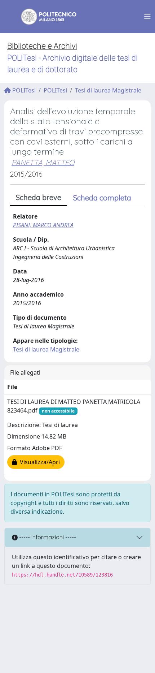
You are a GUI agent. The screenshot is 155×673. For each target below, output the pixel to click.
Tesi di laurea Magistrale (108, 90)
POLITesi (23, 90)
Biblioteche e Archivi (42, 46)
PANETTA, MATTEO (43, 162)
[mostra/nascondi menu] (147, 16)
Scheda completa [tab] (102, 197)
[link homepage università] (44, 16)
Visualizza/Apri (38, 462)
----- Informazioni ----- (47, 537)
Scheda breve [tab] (38, 197)
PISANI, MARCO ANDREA (43, 225)
